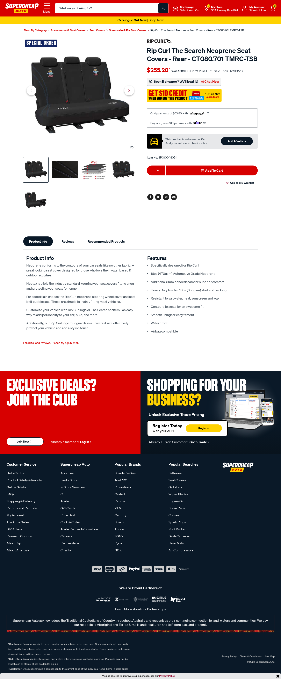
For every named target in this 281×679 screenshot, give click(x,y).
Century (120, 515)
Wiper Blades (178, 494)
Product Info (38, 241)
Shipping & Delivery (21, 501)
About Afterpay (18, 550)
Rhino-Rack (123, 487)
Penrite (120, 501)
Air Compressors (181, 550)
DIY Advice (14, 529)
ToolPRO (121, 480)
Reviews (68, 241)
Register (203, 428)
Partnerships (69, 543)
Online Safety (16, 487)
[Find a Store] (206, 8)
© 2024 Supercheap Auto (260, 662)
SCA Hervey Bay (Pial (224, 10)
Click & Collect (71, 522)
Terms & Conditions (251, 656)
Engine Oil (175, 501)
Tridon (119, 529)
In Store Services (72, 487)
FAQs (10, 494)
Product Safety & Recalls (24, 480)
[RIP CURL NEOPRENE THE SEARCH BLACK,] (80, 95)
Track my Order (18, 522)
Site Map (270, 656)
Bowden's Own (125, 473)
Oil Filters (175, 487)
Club (63, 494)
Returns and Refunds (22, 508)
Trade (64, 501)
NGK (118, 550)
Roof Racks (176, 529)
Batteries (175, 473)
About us (67, 473)
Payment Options (19, 536)
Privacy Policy (167, 676)
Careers (66, 536)
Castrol (120, 494)
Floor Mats (176, 543)
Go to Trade (198, 442)
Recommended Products (106, 241)
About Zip (14, 543)
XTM (118, 508)
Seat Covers (177, 480)
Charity (65, 550)
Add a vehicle (237, 141)
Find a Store (69, 480)
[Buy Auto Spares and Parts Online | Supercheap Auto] (22, 8)
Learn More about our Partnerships (140, 609)
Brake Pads (176, 508)
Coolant (174, 515)
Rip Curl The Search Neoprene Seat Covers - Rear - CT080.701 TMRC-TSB (197, 30)
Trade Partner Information (79, 529)
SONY (119, 536)
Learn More (212, 97)
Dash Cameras (179, 536)
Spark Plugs (177, 522)
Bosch (119, 522)
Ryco (118, 543)
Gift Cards (67, 508)
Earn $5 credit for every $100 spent (140, 20)
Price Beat (67, 515)
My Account (15, 515)
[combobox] (156, 170)
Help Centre (15, 473)
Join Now (23, 441)
